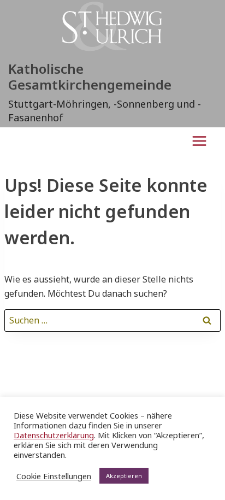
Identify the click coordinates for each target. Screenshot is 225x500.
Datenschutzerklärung (54, 435)
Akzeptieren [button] (124, 476)
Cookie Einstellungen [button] (53, 476)
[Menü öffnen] (199, 141)
